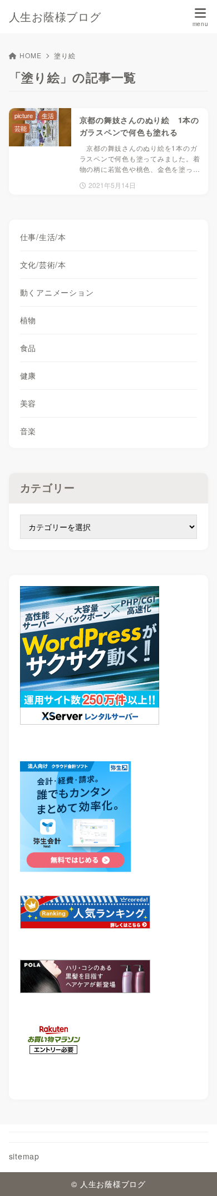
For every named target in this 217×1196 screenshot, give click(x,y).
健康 (28, 375)
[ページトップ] (195, 1174)
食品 (28, 347)
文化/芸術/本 (43, 264)
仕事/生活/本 (43, 236)
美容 (28, 403)
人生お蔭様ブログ (55, 16)
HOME (30, 55)
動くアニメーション (57, 292)
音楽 (28, 430)
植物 (28, 319)
